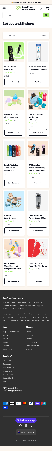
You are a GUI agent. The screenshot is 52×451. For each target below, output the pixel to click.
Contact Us (7, 364)
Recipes (29, 338)
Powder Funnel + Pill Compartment (11, 115)
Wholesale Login (32, 349)
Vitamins (6, 346)
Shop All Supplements (11, 332)
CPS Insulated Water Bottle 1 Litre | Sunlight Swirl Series (12, 266)
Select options (13, 132)
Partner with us (31, 342)
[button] (4, 8)
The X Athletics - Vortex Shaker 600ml (37, 216)
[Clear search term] (40, 15)
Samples (6, 335)
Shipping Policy (8, 367)
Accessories (7, 349)
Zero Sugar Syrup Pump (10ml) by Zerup (38, 264)
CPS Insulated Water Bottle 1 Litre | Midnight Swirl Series (37, 167)
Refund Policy (8, 374)
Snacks (5, 342)
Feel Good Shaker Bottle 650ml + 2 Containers (36, 117)
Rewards (29, 332)
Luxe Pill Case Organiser (10, 216)
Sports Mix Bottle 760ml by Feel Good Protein (11, 167)
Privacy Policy (8, 371)
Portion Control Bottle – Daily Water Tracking (38, 67)
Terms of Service (9, 378)
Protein (5, 338)
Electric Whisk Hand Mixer (10, 67)
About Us (29, 335)
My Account (7, 360)
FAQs (5, 381)
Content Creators (32, 346)
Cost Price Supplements (28, 440)
